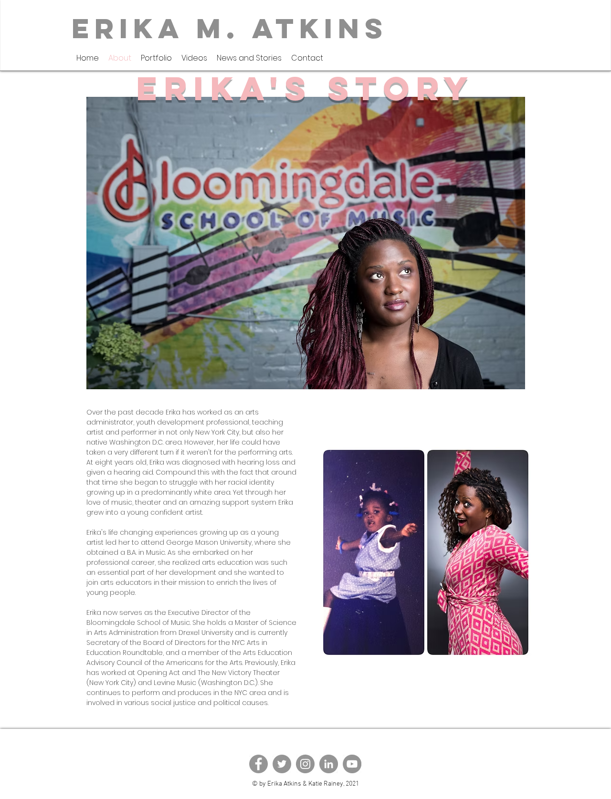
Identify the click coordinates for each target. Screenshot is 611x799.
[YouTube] (352, 764)
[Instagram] (305, 764)
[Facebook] (258, 764)
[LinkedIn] (328, 764)
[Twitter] (282, 764)
